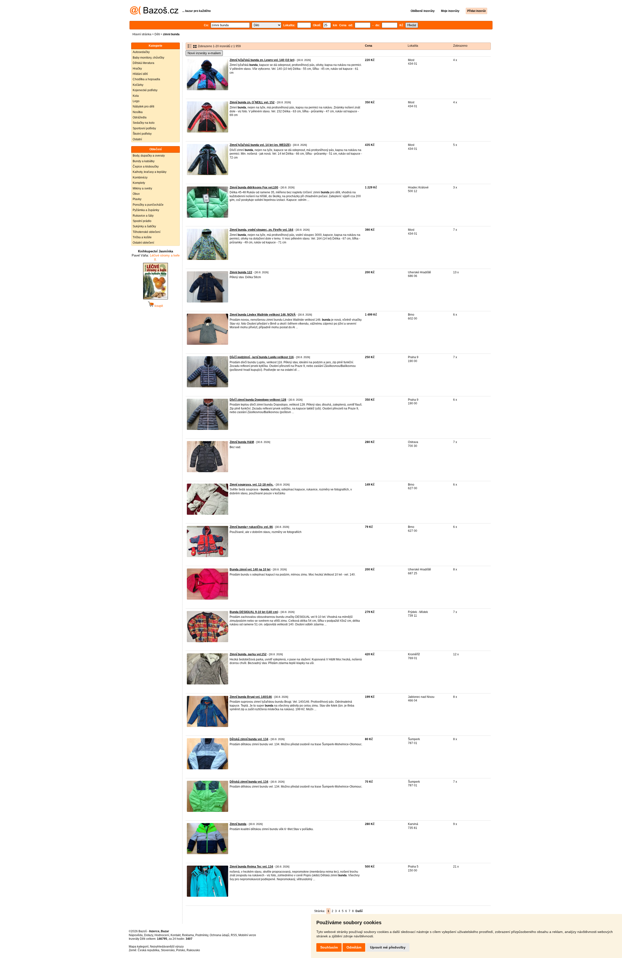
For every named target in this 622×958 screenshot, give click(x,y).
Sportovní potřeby (144, 128)
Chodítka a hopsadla (146, 79)
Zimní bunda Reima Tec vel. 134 (251, 866)
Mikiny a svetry (142, 188)
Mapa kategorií (138, 946)
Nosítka (138, 112)
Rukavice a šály (143, 215)
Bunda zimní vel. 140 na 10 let (250, 569)
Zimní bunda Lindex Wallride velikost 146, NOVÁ (263, 314)
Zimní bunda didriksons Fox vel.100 (254, 187)
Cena (368, 45)
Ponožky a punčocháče (148, 204)
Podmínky (201, 935)
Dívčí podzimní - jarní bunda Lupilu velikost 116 (262, 357)
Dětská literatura (143, 63)
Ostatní (137, 139)
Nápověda (136, 935)
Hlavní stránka (141, 34)
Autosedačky (141, 52)
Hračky (137, 68)
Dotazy (148, 935)
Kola (136, 96)
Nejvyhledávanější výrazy (167, 946)
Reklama (188, 935)
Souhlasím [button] (329, 947)
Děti (157, 34)
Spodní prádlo (142, 221)
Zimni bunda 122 (241, 272)
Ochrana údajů (219, 935)
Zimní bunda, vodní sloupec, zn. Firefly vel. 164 (261, 229)
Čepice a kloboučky (146, 166)
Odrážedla (140, 117)
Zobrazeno (460, 45)
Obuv (136, 193)
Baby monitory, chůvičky (148, 57)
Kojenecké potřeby (145, 90)
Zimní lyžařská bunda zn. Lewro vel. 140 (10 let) (262, 60)
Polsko (180, 950)
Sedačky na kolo (144, 122)
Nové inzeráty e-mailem (204, 53)
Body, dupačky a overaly (149, 155)
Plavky (137, 199)
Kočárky (138, 85)
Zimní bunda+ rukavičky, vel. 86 (251, 527)
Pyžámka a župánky (146, 210)
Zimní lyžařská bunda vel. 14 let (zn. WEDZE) (260, 145)
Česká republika (148, 950)
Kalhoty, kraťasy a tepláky (149, 172)
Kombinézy (140, 177)
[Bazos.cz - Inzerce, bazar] (154, 13)
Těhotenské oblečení (146, 232)
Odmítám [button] (353, 947)
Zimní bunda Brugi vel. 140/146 (251, 697)
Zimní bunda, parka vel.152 (248, 654)
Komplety (139, 183)
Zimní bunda (238, 824)
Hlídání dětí (140, 74)
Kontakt (176, 935)
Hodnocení (162, 935)
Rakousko (193, 950)
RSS (234, 935)
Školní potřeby (142, 133)
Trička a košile (142, 237)
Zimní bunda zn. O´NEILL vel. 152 (252, 102)
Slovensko (168, 950)
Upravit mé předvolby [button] (388, 947)
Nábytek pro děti (143, 106)
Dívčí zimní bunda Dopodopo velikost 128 (258, 399)
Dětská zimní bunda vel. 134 (249, 739)
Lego (136, 101)
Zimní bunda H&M (242, 442)
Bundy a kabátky (144, 161)
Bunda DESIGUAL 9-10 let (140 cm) (254, 612)
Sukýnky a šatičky (144, 226)
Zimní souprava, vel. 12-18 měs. (251, 484)
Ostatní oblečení (143, 242)
